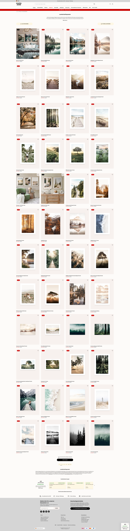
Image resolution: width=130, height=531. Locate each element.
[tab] (110, 4)
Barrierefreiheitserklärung (65, 520)
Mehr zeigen (65, 459)
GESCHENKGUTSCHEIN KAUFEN (81, 508)
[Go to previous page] (59, 464)
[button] (125, 526)
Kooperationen (63, 519)
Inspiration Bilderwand (44, 520)
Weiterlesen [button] (65, 20)
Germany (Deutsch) (40, 528)
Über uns (62, 517)
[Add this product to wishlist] (38, 29)
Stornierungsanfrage (84, 520)
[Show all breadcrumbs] (17, 11)
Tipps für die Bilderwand (45, 517)
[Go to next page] (71, 464)
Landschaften (25, 11)
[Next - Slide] (94, 485)
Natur (20, 11)
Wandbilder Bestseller (44, 518)
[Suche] (94, 4)
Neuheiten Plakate (44, 519)
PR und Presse (63, 518)
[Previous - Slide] (47, 485)
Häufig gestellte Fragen (85, 519)
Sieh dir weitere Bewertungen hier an (65, 491)
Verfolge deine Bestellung (85, 517)
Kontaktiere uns (83, 518)
